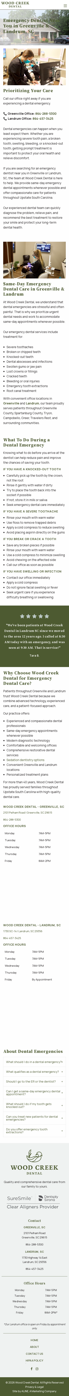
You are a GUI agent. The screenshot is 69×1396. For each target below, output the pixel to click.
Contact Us (34, 1354)
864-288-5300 (45, 114)
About (34, 1347)
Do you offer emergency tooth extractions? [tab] (26, 1130)
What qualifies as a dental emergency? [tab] (32, 1072)
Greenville (11, 403)
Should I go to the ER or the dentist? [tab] (31, 1081)
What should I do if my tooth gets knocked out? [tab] (29, 1105)
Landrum (32, 403)
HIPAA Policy (34, 1360)
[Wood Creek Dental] (15, 4)
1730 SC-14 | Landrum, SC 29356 (22, 931)
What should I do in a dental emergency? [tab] (34, 1062)
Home (34, 1340)
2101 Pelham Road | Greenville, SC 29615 (27, 812)
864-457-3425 (43, 119)
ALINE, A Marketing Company (39, 1391)
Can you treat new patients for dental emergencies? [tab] (32, 1118)
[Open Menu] (65, 5)
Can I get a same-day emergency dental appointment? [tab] (33, 1092)
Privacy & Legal (34, 1387)
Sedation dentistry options (25, 760)
